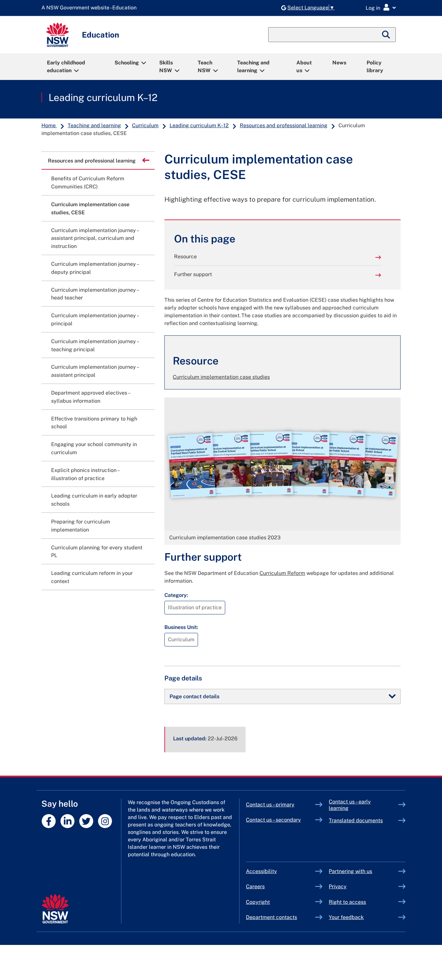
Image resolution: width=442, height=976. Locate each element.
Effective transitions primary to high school (94, 423)
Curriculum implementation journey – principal (94, 319)
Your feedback (346, 917)
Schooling (127, 63)
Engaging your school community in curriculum (94, 448)
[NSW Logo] (57, 35)
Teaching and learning (253, 66)
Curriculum (145, 125)
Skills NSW (166, 66)
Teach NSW (205, 66)
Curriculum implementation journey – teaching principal (94, 345)
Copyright (258, 902)
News (339, 63)
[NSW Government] (55, 909)
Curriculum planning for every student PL (96, 551)
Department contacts (271, 917)
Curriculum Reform (282, 573)
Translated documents (356, 820)
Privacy (338, 886)
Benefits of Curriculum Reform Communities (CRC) (87, 182)
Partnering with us (350, 871)
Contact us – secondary (273, 820)
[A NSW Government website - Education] (90, 8)
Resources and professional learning (283, 125)
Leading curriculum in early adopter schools (94, 500)
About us (304, 66)
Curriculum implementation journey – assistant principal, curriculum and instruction (94, 238)
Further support (193, 274)
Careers (255, 886)
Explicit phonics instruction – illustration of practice (85, 474)
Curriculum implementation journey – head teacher (94, 294)
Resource (185, 256)
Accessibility (261, 871)
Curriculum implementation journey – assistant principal (94, 371)
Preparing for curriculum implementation (80, 526)
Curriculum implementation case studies (221, 377)
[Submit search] (386, 34)
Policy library (375, 66)
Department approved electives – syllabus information (90, 397)
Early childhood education (66, 66)
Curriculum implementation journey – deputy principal (94, 268)
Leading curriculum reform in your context (92, 577)
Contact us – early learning (350, 805)
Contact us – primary (270, 805)
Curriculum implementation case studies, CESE (90, 208)
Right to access (347, 902)
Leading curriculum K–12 (103, 97)
